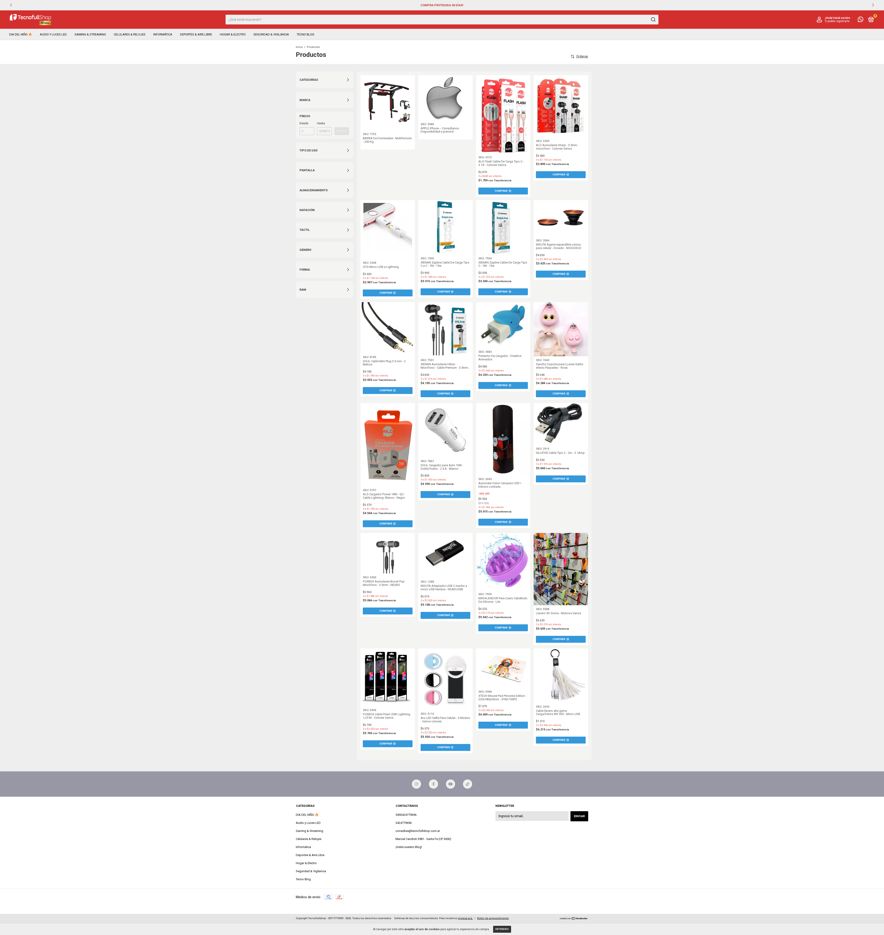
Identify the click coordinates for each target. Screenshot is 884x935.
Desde (304, 123)
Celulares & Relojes (129, 34)
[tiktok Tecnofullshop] (467, 784)
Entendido (502, 929)
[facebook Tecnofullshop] (433, 784)
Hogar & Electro (233, 34)
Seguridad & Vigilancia (271, 34)
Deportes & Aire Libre (196, 34)
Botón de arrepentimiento (493, 918)
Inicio (299, 47)
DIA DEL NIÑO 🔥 (20, 34)
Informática (162, 34)
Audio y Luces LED (53, 34)
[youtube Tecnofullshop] (450, 784)
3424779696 (403, 823)
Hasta (321, 123)
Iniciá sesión (841, 18)
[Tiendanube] (573, 919)
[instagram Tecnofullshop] (416, 784)
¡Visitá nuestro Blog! (408, 847)
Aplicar (342, 131)
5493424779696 (405, 814)
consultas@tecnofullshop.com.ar (417, 831)
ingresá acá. (465, 918)
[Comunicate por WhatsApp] (860, 20)
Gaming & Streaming (90, 34)
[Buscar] (653, 19)
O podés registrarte (837, 21)
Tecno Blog (305, 34)
